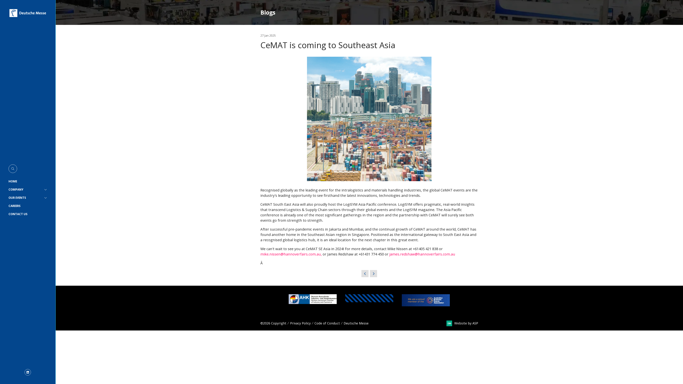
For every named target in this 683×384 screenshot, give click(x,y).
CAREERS (14, 206)
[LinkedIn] (28, 372)
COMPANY (16, 189)
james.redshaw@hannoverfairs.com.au (422, 254)
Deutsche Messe (356, 323)
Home (13, 181)
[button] (13, 168)
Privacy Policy (300, 323)
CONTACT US (18, 214)
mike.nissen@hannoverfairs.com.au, (291, 254)
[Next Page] (373, 273)
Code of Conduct (327, 323)
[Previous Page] (365, 273)
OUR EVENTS (17, 198)
